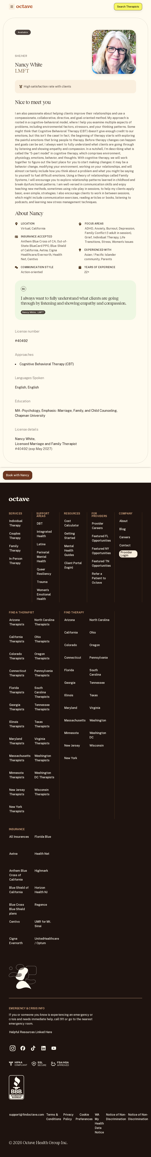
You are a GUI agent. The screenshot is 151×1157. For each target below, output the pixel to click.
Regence (41, 904)
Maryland (70, 708)
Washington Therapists (42, 758)
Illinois (68, 695)
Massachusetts (75, 720)
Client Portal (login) (73, 565)
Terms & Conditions (53, 1117)
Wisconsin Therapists (42, 792)
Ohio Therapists (42, 639)
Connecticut (72, 657)
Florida (69, 670)
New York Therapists (16, 809)
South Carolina (95, 672)
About (123, 521)
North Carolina (99, 620)
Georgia (69, 682)
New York (70, 758)
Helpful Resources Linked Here (30, 1032)
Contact (125, 545)
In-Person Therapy (15, 561)
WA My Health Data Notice (99, 1123)
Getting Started (69, 536)
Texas (93, 695)
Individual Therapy (15, 523)
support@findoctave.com (26, 1114)
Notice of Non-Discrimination (116, 1117)
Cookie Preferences (84, 1117)
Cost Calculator (71, 523)
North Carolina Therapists (44, 622)
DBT (40, 523)
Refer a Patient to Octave (99, 578)
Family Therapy (15, 548)
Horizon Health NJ (41, 890)
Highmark (41, 870)
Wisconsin (96, 745)
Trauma (42, 582)
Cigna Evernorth (16, 941)
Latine (41, 544)
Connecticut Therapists (17, 673)
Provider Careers (97, 526)
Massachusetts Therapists (20, 758)
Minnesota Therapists (16, 775)
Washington (97, 720)
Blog (122, 529)
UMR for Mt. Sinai (43, 924)
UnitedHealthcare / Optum (47, 941)
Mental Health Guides (69, 550)
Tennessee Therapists (42, 707)
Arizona (69, 620)
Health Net (42, 853)
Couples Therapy (15, 536)
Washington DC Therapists (44, 775)
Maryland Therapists (16, 741)
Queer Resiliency (44, 572)
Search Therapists (128, 6)
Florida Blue (43, 836)
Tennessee (97, 682)
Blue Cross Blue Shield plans (17, 909)
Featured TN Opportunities (101, 563)
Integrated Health (44, 534)
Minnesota (71, 733)
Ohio (92, 632)
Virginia (94, 708)
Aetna (13, 853)
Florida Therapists (16, 690)
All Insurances (19, 836)
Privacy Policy (68, 1117)
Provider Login (126, 554)
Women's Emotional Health (44, 594)
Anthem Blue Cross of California (18, 875)
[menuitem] (12, 7)
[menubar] (11, 6)
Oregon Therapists (42, 656)
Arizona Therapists (16, 622)
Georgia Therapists (16, 707)
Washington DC (97, 735)
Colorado (70, 645)
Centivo (14, 921)
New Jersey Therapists (17, 792)
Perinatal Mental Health (43, 557)
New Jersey (72, 745)
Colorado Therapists (16, 656)
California (71, 632)
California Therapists (16, 639)
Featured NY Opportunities (101, 551)
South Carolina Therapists (42, 692)
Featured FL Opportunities (101, 538)
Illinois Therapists (16, 724)
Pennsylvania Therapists (43, 673)
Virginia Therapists (42, 741)
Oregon (94, 645)
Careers (124, 537)
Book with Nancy (17, 475)
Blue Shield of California (19, 890)
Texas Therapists (42, 724)
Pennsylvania (98, 657)
